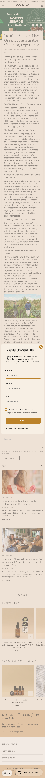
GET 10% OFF (23, 421)
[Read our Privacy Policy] (39, 413)
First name (8, 370)
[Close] (41, 347)
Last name (8, 383)
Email (7, 396)
